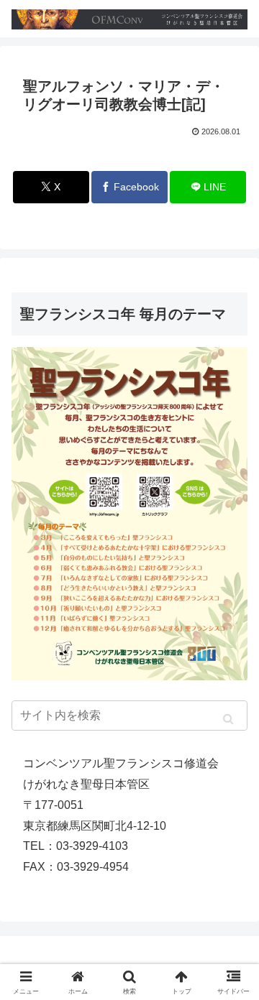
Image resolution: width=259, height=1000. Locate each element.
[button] (228, 719)
